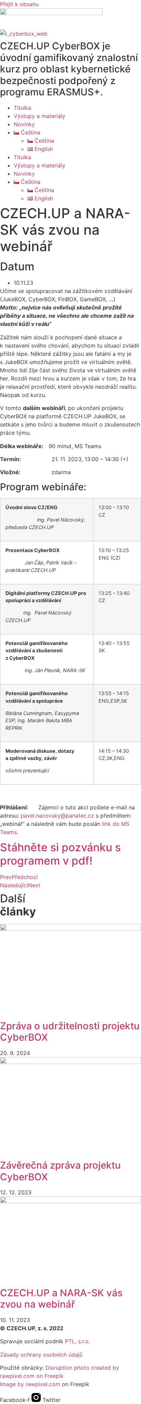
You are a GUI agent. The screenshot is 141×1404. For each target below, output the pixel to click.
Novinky (24, 124)
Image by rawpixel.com (30, 1384)
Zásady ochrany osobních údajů (41, 1354)
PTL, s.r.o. (77, 1341)
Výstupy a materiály (39, 116)
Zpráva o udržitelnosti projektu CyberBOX (70, 1031)
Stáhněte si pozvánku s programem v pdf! (60, 854)
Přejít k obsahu (19, 4)
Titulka (22, 107)
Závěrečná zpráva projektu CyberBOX (60, 1171)
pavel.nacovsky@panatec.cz (57, 815)
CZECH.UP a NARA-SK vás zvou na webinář (61, 1298)
